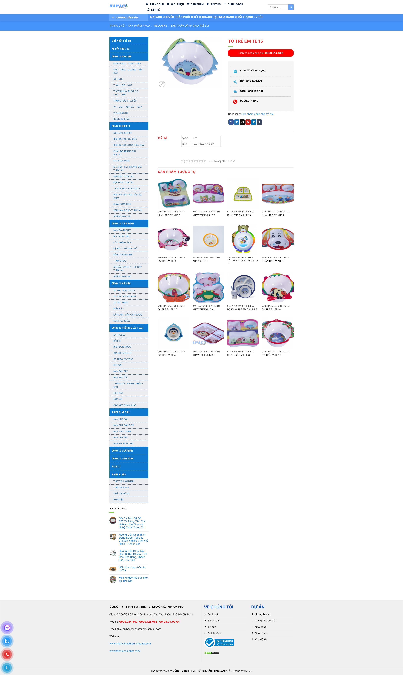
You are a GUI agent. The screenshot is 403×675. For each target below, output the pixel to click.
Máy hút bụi (120, 437)
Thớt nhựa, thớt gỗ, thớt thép (126, 93)
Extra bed (119, 335)
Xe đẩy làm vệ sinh (124, 296)
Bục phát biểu (121, 236)
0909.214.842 (129, 621)
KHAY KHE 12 (200, 261)
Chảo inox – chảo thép (127, 63)
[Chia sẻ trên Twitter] (236, 122)
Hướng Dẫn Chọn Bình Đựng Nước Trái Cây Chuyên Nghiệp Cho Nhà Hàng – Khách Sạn (133, 539)
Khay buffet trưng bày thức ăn (127, 169)
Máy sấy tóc (120, 377)
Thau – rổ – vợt (122, 85)
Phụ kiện (118, 499)
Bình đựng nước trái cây (128, 145)
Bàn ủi (117, 341)
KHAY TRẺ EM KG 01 (204, 309)
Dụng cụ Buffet (121, 126)
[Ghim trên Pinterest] (248, 122)
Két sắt (117, 365)
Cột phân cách (122, 242)
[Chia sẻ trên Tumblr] (259, 122)
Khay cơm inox (122, 204)
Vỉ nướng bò (120, 113)
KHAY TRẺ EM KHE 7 (273, 215)
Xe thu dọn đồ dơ (124, 290)
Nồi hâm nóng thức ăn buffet (132, 569)
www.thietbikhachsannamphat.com (130, 643)
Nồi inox (118, 79)
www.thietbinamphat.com (124, 650)
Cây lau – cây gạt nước (127, 315)
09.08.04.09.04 (169, 621)
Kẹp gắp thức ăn (123, 182)
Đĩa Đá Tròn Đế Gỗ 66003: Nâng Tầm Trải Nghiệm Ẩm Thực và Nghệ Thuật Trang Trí (132, 523)
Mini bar (118, 393)
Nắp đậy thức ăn (123, 176)
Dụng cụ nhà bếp (121, 56)
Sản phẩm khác (122, 216)
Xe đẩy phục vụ (120, 48)
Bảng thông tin (122, 255)
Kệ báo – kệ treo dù (125, 248)
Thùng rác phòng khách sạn (128, 385)
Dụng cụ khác (121, 119)
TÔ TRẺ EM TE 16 (167, 261)
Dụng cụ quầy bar (122, 450)
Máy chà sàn (120, 419)
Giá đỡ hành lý (122, 353)
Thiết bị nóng (121, 493)
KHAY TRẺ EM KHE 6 (238, 355)
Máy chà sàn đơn (123, 425)
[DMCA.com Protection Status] (212, 652)
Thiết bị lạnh (121, 487)
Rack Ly (116, 466)
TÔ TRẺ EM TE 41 (167, 355)
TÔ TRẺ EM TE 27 (167, 309)
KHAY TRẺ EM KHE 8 (273, 261)
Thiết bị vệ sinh (121, 412)
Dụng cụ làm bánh (122, 458)
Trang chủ (117, 25)
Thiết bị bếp (119, 474)
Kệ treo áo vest (123, 359)
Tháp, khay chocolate (126, 188)
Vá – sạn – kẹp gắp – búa (127, 107)
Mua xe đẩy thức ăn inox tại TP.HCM (133, 579)
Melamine (160, 25)
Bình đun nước (122, 347)
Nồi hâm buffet (122, 133)
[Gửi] (291, 7)
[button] (162, 84)
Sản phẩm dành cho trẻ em (190, 25)
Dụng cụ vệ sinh (121, 283)
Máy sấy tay (120, 371)
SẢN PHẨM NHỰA (139, 25)
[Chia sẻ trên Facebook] (231, 122)
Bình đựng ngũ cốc (125, 139)
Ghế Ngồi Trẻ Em (121, 40)
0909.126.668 (149, 621)
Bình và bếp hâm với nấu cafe (127, 196)
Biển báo (118, 309)
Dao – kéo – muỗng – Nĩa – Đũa (128, 71)
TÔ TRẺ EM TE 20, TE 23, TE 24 (242, 262)
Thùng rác (119, 261)
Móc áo (117, 399)
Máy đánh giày (122, 230)
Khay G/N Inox (121, 161)
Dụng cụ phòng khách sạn (127, 327)
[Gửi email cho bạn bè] (242, 122)
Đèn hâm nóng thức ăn (127, 210)
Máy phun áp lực (123, 443)
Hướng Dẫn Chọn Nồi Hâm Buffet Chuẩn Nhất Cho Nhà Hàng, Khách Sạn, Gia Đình (133, 556)
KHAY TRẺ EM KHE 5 (169, 215)
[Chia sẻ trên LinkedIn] (253, 122)
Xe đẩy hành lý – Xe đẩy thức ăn (127, 269)
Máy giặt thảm (122, 431)
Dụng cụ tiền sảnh (123, 223)
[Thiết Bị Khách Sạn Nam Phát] (125, 7)
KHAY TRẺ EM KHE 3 (204, 215)
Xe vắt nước (121, 302)
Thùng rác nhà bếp (124, 101)
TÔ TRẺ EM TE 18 (271, 309)
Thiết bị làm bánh (123, 481)
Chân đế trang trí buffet (124, 153)
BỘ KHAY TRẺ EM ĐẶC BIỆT (242, 309)
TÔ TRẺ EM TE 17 (271, 355)
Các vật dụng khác (124, 405)
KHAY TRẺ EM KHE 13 (239, 215)
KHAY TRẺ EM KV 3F (204, 355)
